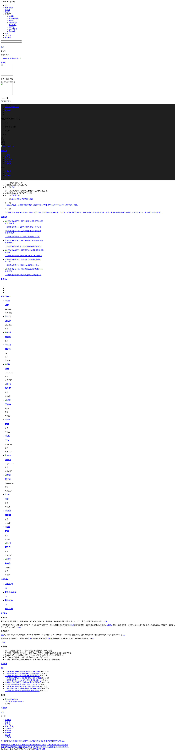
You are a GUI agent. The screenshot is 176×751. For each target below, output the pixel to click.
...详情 (3, 642)
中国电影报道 (14, 18)
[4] (93, 638)
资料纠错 (8, 110)
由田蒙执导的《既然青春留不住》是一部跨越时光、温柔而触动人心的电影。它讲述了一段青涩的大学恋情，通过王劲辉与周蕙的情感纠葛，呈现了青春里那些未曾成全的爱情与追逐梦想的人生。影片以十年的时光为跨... (84, 212)
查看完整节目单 (15, 58)
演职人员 (5, 296)
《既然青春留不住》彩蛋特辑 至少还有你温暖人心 (23, 275)
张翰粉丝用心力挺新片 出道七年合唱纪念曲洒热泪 (23, 682)
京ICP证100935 (39, 749)
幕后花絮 (4, 613)
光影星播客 (13, 29)
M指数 (11, 20)
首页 (6, 5)
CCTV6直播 (5, 58)
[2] (20, 627)
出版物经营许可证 (26, 745)
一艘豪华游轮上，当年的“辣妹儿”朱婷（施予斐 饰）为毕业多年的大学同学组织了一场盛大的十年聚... (41, 205)
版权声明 (26, 741)
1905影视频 (13, 23)
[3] (124, 635)
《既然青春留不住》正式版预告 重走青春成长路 (22, 237)
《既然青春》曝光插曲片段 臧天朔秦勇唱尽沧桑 (22, 686)
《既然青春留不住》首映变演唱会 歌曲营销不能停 (23, 688)
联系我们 (33, 741)
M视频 (11, 16)
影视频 (7, 10)
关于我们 (4, 741)
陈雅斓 (8, 515)
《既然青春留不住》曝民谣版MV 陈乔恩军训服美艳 (23, 256)
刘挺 (7, 499)
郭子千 (8, 547)
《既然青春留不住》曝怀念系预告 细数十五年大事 (23, 227)
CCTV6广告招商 (59, 741)
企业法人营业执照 (7, 747)
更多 (2, 712)
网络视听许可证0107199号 (10, 745)
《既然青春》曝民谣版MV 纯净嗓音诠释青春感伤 (23, 671)
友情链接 (49, 741)
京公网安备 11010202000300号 (58, 747)
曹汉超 (8, 479)
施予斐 (22, 199)
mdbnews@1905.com (12, 107)
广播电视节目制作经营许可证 (57, 745)
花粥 (7, 531)
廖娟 (31, 199)
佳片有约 (12, 27)
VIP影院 (8, 35)
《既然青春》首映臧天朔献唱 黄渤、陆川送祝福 (22, 691)
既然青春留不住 (18, 701)
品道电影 (12, 31)
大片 (6, 33)
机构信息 (5, 579)
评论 (11, 8)
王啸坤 (26, 199)
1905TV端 (4, 98)
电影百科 (8, 37)
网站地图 (11, 741)
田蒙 (13, 187)
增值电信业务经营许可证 (23, 747)
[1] (106, 621)
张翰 (18, 199)
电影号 (7, 12)
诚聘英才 (18, 741)
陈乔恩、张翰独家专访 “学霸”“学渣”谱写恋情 (21, 684)
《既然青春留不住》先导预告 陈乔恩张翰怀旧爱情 (23, 246)
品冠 (29, 638)
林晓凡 (8, 563)
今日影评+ (12, 25)
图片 (4, 279)
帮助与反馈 (41, 741)
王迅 (7, 440)
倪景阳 (8, 460)
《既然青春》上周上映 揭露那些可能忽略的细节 (22, 676)
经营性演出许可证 (39, 745)
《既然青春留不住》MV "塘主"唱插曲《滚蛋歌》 (22, 680)
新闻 (6, 8)
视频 (4, 217)
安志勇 (8, 337)
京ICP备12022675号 (40, 747)
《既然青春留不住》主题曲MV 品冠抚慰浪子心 (22, 265)
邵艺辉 (17, 195)
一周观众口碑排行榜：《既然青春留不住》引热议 (23, 678)
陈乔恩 (13, 199)
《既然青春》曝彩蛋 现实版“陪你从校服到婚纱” (22, 674)
